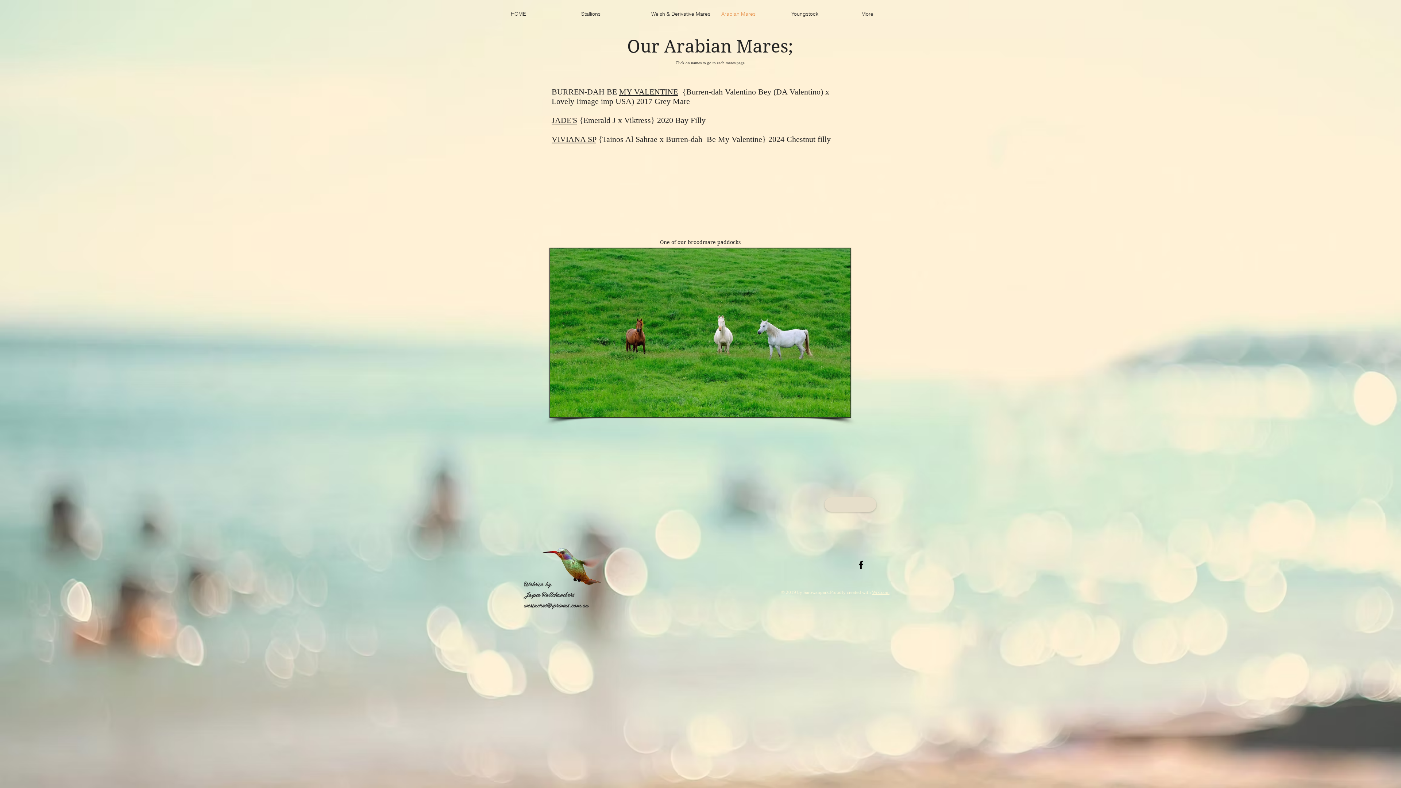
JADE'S (564, 120)
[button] (850, 504)
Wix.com (880, 592)
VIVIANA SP (574, 139)
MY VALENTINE (648, 91)
